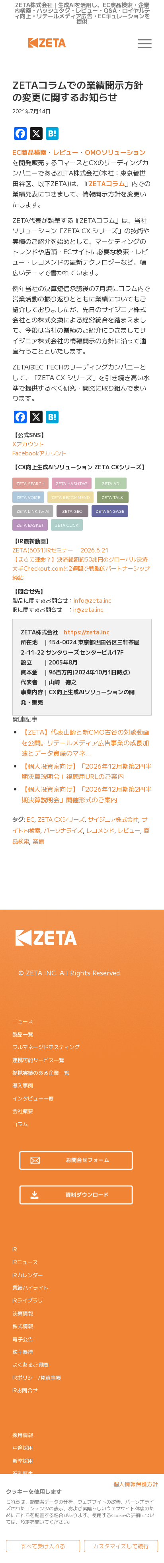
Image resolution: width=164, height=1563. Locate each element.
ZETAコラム (107, 183)
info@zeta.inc (92, 600)
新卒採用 (22, 1460)
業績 (38, 841)
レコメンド (100, 830)
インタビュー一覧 (33, 1098)
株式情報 (22, 1326)
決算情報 (22, 1313)
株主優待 (22, 1351)
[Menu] (141, 43)
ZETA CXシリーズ (61, 819)
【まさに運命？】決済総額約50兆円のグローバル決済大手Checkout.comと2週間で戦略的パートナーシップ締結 (81, 568)
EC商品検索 (29, 152)
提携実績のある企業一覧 (40, 1072)
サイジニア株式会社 (113, 819)
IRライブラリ (27, 1300)
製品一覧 (22, 1034)
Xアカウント (28, 444)
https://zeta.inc (86, 632)
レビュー (65, 152)
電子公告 (22, 1339)
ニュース (22, 1021)
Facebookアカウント (39, 453)
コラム (20, 1124)
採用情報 (22, 1435)
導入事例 (22, 1085)
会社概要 (22, 1111)
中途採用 (22, 1447)
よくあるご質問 (30, 1364)
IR (14, 1249)
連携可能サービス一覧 (38, 1060)
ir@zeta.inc (88, 609)
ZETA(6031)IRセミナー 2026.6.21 (60, 550)
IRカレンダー (27, 1275)
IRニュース (25, 1262)
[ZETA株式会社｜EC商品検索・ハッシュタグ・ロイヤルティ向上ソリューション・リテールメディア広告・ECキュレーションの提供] (68, 43)
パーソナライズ (63, 830)
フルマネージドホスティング (46, 1047)
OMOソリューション (115, 152)
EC (30, 819)
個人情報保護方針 (135, 1484)
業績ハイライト (30, 1287)
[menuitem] (141, 43)
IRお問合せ (25, 1390)
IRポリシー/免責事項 (36, 1377)
